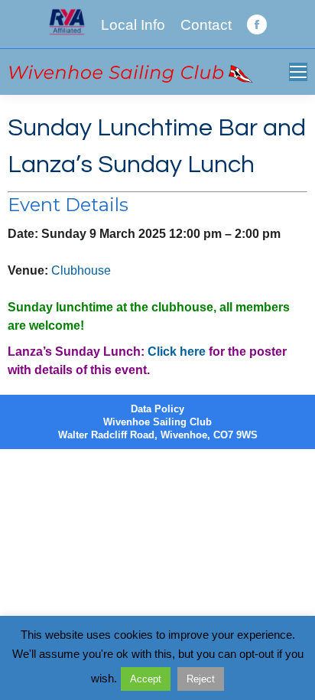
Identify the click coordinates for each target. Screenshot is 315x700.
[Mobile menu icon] (298, 72)
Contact (206, 25)
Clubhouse (81, 270)
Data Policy (157, 409)
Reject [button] (201, 679)
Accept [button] (145, 679)
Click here (177, 351)
